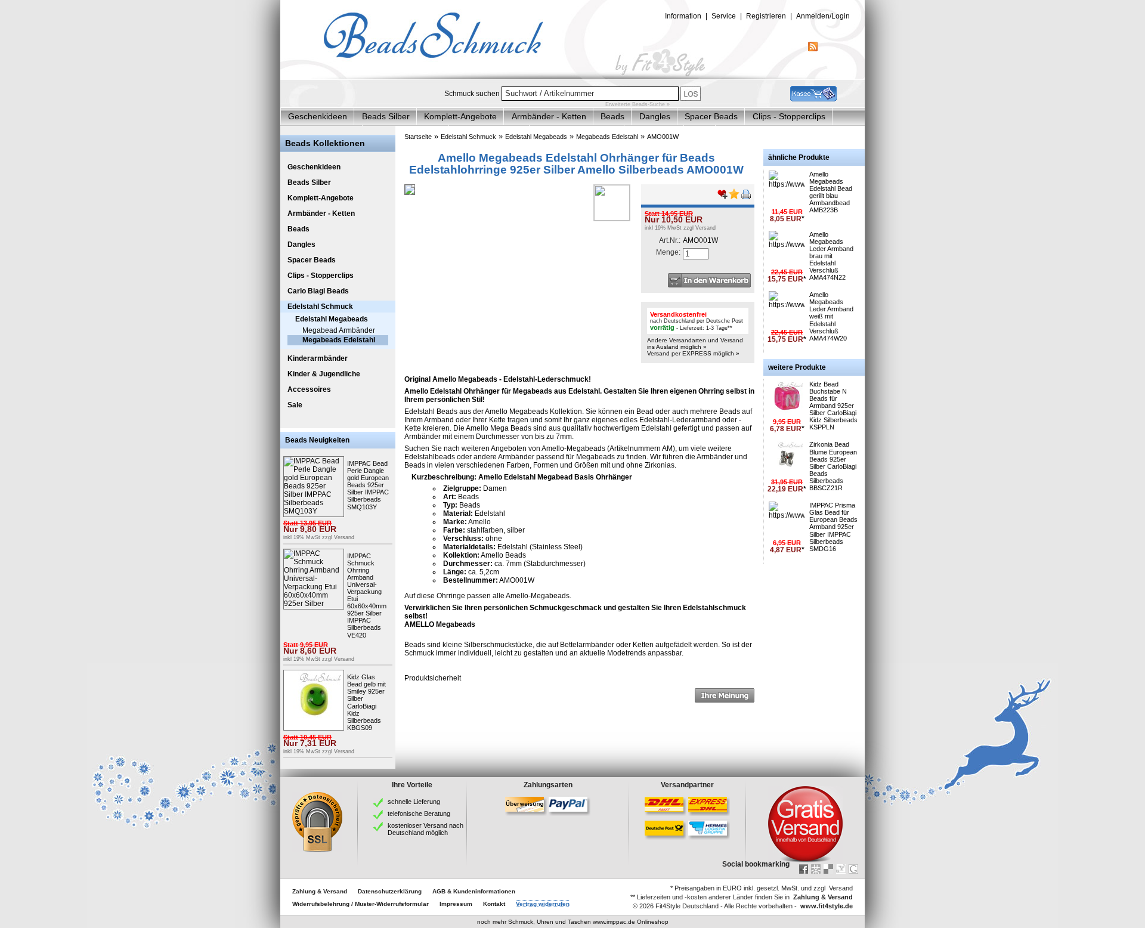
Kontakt (494, 904)
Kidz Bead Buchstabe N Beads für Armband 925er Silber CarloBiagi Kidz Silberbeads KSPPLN (833, 406)
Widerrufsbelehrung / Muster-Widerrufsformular (360, 904)
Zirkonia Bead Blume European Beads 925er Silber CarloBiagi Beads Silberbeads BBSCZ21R (833, 466)
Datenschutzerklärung (390, 891)
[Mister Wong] (816, 869)
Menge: (668, 252)
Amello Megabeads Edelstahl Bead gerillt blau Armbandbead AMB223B (830, 192)
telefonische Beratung (419, 813)
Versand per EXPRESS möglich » (693, 353)
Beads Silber (386, 116)
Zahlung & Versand (319, 891)
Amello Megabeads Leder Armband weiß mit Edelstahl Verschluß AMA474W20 (831, 316)
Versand (344, 537)
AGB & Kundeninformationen (473, 891)
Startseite (418, 136)
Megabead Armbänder (338, 330)
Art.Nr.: (669, 240)
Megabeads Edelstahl (338, 340)
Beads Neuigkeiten (317, 440)
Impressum (456, 904)
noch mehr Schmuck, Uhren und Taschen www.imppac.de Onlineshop (573, 921)
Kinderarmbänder (317, 358)
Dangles (654, 116)
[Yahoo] (841, 869)
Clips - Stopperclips (789, 116)
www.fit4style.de (826, 906)
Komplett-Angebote (460, 116)
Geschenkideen (317, 116)
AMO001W (663, 136)
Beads (612, 116)
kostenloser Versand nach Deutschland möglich (425, 829)
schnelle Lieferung (414, 801)
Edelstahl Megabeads (331, 319)
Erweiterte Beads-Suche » (637, 104)
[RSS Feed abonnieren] (813, 49)
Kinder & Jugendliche (323, 374)
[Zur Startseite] (572, 77)
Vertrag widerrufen (543, 904)
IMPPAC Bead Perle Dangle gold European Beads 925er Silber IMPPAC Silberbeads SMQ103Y (368, 485)
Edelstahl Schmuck (320, 306)
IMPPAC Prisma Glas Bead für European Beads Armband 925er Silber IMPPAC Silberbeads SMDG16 (833, 527)
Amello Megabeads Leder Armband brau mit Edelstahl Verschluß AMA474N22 (831, 256)
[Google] (853, 869)
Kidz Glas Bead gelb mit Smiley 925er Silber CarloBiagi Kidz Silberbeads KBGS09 (366, 702)
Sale (294, 405)
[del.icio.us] (828, 869)
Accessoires (309, 389)
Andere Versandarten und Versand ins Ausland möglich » (695, 343)
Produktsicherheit (432, 678)
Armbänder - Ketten (549, 116)
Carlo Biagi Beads (318, 291)
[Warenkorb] (813, 99)
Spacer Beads (711, 116)
